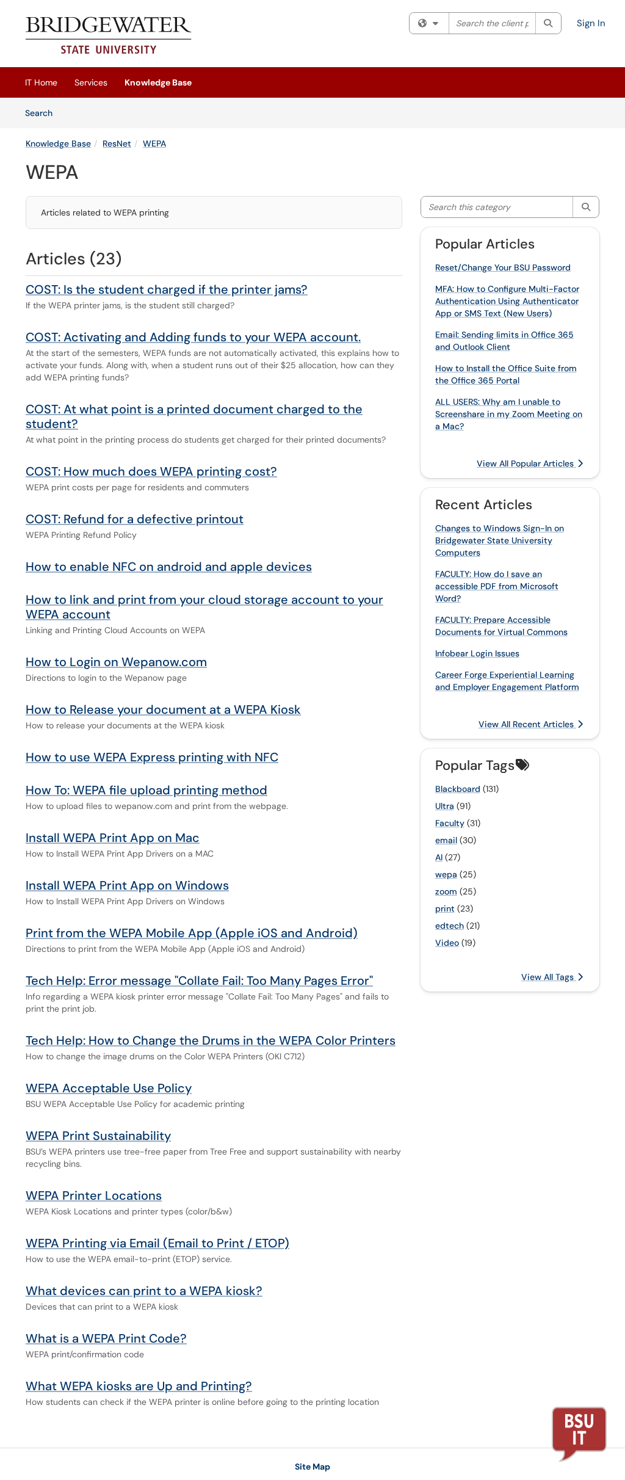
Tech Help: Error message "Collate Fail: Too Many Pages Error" (199, 980)
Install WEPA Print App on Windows (127, 885)
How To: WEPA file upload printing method (146, 790)
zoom (446, 891)
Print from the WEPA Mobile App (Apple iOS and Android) (192, 933)
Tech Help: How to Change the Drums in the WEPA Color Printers (211, 1040)
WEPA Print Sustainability (98, 1136)
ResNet (117, 143)
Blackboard (457, 788)
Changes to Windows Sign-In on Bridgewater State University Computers (499, 540)
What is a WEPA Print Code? (106, 1338)
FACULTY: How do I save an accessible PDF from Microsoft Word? (496, 586)
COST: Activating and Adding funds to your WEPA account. (193, 337)
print (445, 908)
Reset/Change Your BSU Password (503, 267)
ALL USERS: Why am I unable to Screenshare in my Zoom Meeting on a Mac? (508, 414)
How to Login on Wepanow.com (116, 662)
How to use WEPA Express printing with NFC (152, 757)
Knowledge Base (158, 82)
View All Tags (548, 976)
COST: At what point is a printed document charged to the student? (194, 416)
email (446, 840)
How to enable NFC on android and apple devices (169, 567)
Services (90, 82)
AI (439, 857)
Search (43, 112)
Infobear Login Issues (477, 653)
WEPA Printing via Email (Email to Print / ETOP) (157, 1243)
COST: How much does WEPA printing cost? (151, 471)
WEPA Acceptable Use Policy (109, 1088)
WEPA (154, 143)
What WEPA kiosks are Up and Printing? (139, 1386)
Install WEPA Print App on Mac (113, 838)
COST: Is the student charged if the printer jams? (167, 289)
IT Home (41, 82)
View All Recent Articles (527, 724)
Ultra (444, 805)
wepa (446, 874)
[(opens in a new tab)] (109, 36)
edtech (449, 925)
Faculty (449, 823)
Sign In (591, 23)
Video (447, 942)
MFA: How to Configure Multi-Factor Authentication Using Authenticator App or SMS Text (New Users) (507, 301)
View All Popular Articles (526, 463)
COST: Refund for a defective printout (135, 519)
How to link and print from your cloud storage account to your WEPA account (204, 607)
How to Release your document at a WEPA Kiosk (163, 709)
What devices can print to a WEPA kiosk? (144, 1291)
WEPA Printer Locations (94, 1195)
